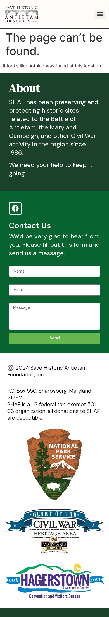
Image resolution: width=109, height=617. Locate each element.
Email (14, 282)
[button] (100, 14)
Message (18, 300)
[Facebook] (15, 208)
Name (14, 263)
